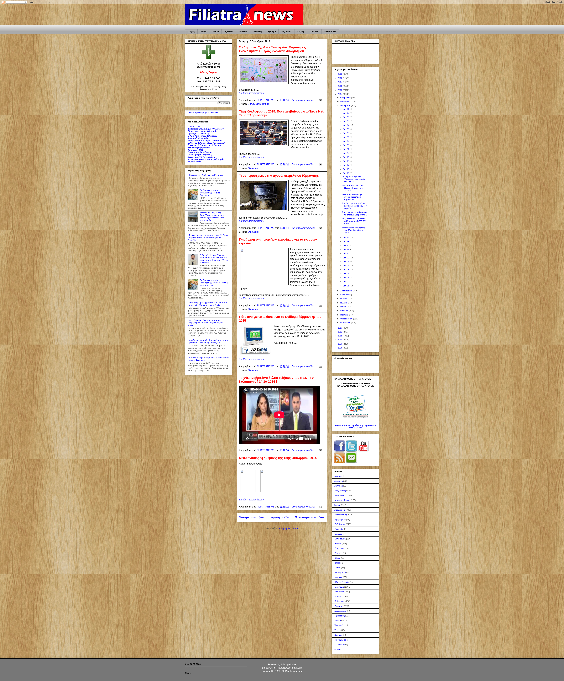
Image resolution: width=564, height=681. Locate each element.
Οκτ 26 (346, 129)
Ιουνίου (344, 303)
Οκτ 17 (346, 165)
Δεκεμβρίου (345, 97)
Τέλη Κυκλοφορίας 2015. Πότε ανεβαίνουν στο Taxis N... (353, 188)
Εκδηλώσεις (339, 524)
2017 (340, 82)
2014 (340, 94)
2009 (340, 344)
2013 (340, 328)
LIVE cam (314, 32)
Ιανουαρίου (345, 323)
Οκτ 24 (346, 137)
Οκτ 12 (346, 246)
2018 (340, 78)
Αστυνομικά (339, 510)
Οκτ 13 (346, 241)
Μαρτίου (344, 315)
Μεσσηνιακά (340, 572)
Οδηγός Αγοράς (341, 582)
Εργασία (338, 553)
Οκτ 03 (346, 277)
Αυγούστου (345, 294)
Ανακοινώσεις (340, 495)
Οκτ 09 (346, 258)
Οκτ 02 (346, 281)
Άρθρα (203, 32)
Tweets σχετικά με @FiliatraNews (203, 112)
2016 (340, 86)
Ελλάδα (337, 543)
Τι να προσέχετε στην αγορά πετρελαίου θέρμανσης (279, 175)
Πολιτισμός (339, 601)
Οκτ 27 (346, 125)
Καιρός (300, 32)
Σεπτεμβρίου (346, 291)
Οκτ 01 (346, 286)
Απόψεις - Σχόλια (342, 500)
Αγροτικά (229, 32)
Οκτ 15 (346, 173)
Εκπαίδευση (254, 104)
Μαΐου (343, 307)
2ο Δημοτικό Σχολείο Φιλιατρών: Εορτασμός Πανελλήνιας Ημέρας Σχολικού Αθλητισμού (272, 49)
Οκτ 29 (346, 117)
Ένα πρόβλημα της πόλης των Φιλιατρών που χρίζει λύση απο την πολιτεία (208, 303)
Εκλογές (338, 534)
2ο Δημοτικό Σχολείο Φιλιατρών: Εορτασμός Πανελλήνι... (353, 179)
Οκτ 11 (346, 249)
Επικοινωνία (330, 32)
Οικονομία (253, 168)
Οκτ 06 (346, 269)
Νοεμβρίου (345, 101)
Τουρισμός (339, 625)
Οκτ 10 (346, 253)
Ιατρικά (337, 563)
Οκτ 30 (346, 113)
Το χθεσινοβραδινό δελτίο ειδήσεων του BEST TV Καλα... (354, 221)
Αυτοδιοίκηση (340, 515)
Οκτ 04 (346, 274)
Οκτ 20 (346, 153)
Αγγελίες (338, 476)
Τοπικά (215, 32)
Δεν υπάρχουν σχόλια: (303, 100)
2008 (340, 348)
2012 (340, 332)
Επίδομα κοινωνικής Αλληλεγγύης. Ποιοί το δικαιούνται (210, 192)
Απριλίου (344, 310)
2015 (340, 90)
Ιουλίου (344, 298)
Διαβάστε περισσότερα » (251, 93)
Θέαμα (337, 558)
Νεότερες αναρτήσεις (252, 517)
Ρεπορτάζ (257, 32)
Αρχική (191, 32)
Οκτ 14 (346, 237)
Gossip (337, 649)
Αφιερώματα (340, 519)
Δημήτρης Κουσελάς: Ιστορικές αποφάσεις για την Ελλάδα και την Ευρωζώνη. (208, 341)
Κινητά (337, 567)
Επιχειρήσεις (340, 548)
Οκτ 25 (346, 133)
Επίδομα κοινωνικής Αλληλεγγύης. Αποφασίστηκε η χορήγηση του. (214, 282)
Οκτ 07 (346, 265)
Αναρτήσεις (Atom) (288, 528)
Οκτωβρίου (345, 105)
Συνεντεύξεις (340, 611)
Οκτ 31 (346, 109)
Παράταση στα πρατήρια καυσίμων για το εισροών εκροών (354, 205)
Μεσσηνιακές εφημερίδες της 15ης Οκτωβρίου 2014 (278, 458)
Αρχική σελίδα (280, 517)
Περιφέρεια (339, 592)
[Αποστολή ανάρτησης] (320, 100)
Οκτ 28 (346, 121)
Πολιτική (338, 596)
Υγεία (336, 630)
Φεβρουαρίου (346, 319)
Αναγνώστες (340, 490)
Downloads (339, 644)
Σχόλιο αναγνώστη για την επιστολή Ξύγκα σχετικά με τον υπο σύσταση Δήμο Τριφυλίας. (208, 237)
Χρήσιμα (272, 32)
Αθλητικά (243, 32)
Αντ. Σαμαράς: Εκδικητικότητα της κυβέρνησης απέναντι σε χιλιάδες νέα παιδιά (205, 322)
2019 (340, 74)
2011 (340, 336)
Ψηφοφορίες (340, 640)
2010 (340, 340)
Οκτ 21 (346, 149)
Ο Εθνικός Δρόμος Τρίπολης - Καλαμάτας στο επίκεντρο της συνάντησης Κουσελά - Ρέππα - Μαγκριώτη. (214, 259)
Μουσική (338, 577)
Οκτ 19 (346, 157)
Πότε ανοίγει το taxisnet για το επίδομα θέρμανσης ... (354, 213)
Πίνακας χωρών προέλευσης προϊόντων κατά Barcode (355, 426)
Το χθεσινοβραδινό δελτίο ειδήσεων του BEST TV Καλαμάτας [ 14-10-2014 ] (276, 379)
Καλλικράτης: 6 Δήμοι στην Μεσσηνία (206, 175)
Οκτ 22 (346, 145)
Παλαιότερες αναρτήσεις (310, 517)
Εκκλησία (338, 529)
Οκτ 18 (346, 161)
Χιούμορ (338, 635)
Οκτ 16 (346, 169)
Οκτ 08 (346, 261)
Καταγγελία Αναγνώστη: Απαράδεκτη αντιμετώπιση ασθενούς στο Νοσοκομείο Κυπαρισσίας (212, 216)
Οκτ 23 (346, 141)
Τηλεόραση (339, 616)
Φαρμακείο (287, 32)
